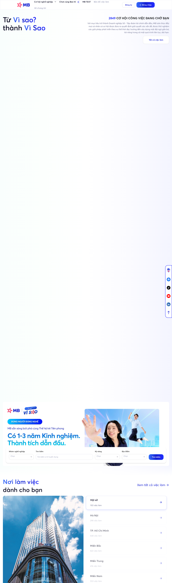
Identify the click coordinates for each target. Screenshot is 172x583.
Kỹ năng (98, 451)
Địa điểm (126, 451)
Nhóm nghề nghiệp (17, 451)
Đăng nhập (147, 5)
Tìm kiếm (39, 451)
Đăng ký (128, 5)
